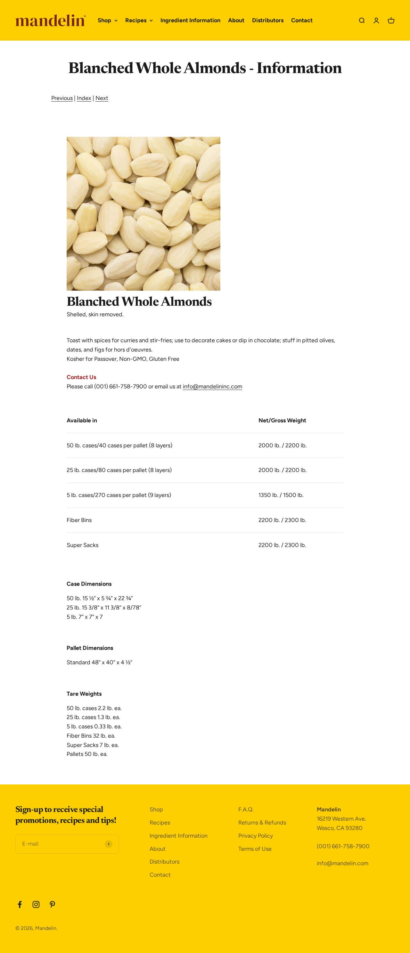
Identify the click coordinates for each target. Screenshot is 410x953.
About (236, 20)
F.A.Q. (246, 809)
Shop (104, 20)
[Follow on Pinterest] (52, 904)
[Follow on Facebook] (19, 904)
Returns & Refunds (262, 822)
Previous (62, 98)
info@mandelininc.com (212, 386)
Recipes (135, 20)
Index (84, 98)
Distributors (267, 20)
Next (101, 98)
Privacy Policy (255, 835)
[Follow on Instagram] (36, 904)
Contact (302, 20)
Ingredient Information (190, 20)
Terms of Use (255, 848)
